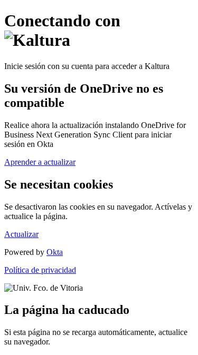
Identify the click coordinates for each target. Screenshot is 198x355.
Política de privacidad (40, 269)
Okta (54, 252)
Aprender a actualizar (40, 161)
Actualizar (21, 234)
